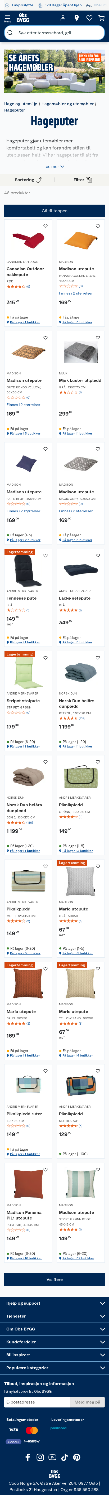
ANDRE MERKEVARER (22, 591)
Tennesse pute (22, 598)
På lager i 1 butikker (25, 322)
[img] (28, 286)
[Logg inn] (63, 18)
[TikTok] (65, 1457)
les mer (51, 166)
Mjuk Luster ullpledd (80, 380)
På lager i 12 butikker (78, 1258)
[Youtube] (52, 1457)
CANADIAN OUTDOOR (22, 261)
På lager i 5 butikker (25, 953)
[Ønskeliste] (89, 18)
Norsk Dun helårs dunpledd (76, 703)
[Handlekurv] (101, 18)
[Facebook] (28, 1457)
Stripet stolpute (23, 700)
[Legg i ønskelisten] (45, 225)
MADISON (66, 261)
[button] (54, 1279)
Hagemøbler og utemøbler (68, 103)
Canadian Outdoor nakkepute (25, 271)
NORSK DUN (68, 693)
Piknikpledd (71, 804)
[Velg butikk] (76, 18)
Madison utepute (76, 268)
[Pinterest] (77, 1457)
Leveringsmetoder (67, 1419)
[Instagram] (40, 1457)
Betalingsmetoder (22, 1419)
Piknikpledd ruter (24, 1113)
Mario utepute (73, 909)
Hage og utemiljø (21, 103)
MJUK (63, 373)
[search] (10, 32)
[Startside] (35, 18)
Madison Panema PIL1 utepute (24, 1215)
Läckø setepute (74, 598)
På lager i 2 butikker (25, 540)
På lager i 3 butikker (25, 433)
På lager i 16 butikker (26, 1258)
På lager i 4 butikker (77, 1055)
